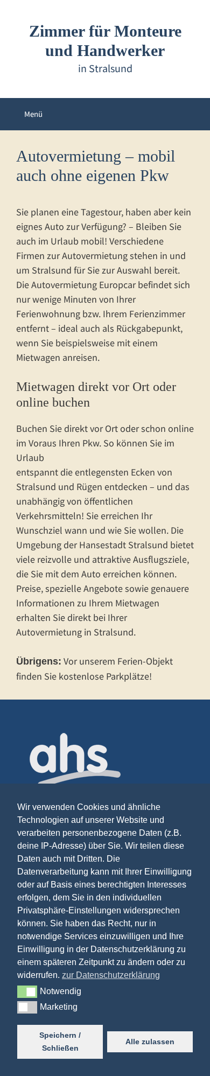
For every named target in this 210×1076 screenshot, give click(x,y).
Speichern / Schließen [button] (60, 1041)
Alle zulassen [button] (149, 1041)
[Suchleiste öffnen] (193, 114)
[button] (27, 991)
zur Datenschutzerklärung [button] (111, 975)
